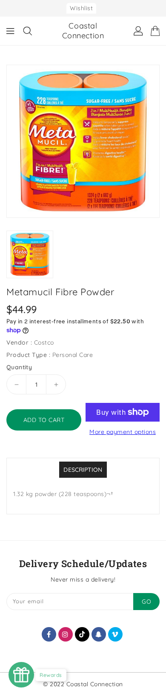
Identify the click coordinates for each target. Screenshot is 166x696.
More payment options (122, 432)
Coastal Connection (83, 30)
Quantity (19, 367)
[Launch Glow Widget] (21, 674)
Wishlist (81, 8)
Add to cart (44, 420)
